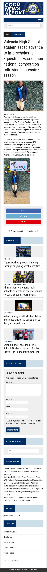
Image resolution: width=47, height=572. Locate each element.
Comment (9, 382)
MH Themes (34, 570)
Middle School (9, 542)
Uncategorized (9, 553)
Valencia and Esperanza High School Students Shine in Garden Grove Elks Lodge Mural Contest (22, 348)
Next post (32, 231)
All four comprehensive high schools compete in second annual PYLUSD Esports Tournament (23, 291)
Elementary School (10, 532)
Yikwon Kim (8, 468)
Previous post (17, 231)
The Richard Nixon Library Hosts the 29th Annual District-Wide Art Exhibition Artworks (22, 471)
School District (20, 284)
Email (8, 407)
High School (8, 259)
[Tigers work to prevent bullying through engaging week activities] (23, 256)
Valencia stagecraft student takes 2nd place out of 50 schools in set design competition (22, 320)
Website (9, 414)
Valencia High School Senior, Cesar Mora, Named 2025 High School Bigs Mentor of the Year (23, 492)
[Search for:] (23, 451)
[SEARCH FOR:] (23, 25)
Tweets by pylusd (11, 560)
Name (8, 399)
